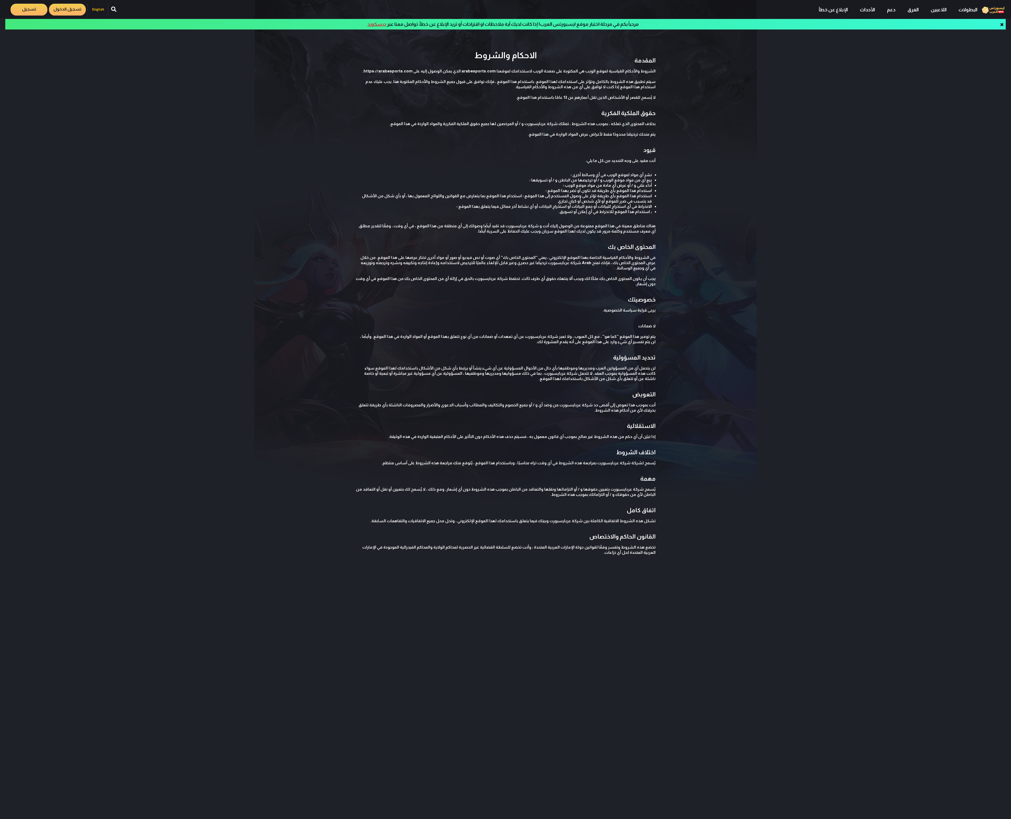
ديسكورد (377, 24)
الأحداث (867, 9)
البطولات (968, 9)
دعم (891, 9)
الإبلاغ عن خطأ (833, 9)
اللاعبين (938, 9)
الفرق (913, 9)
